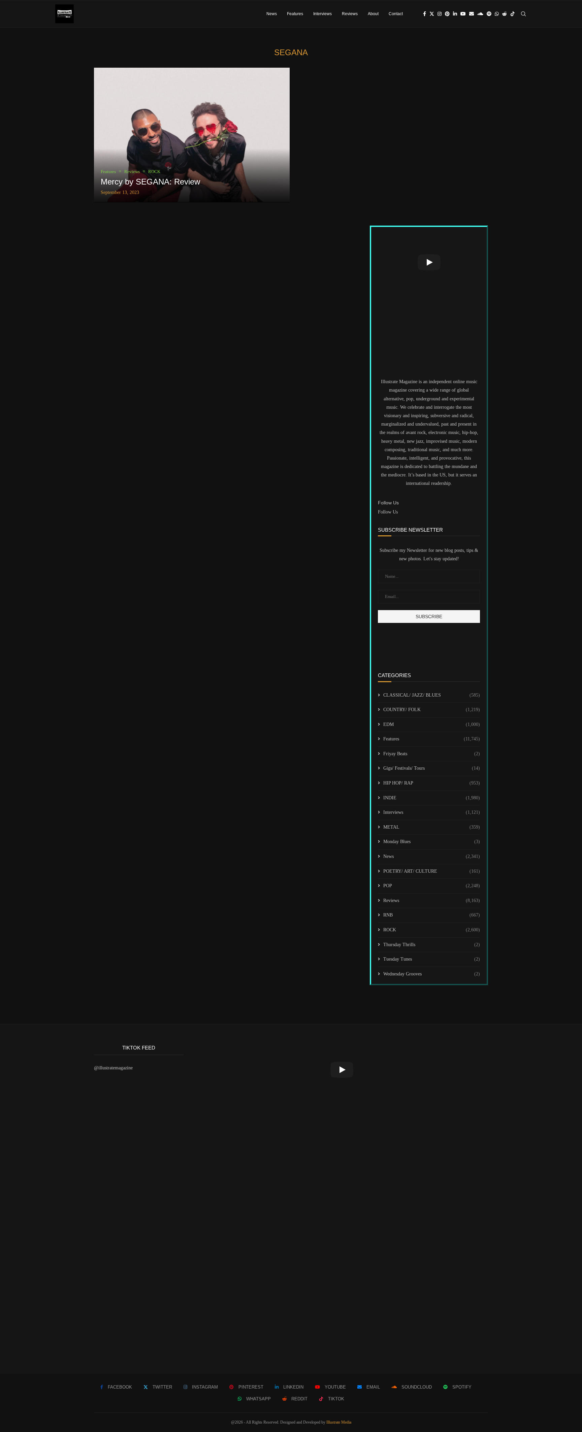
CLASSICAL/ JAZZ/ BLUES (431, 695)
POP (431, 885)
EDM (431, 724)
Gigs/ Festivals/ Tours (431, 768)
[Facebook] (424, 13)
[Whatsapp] (497, 13)
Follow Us (388, 511)
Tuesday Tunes (431, 959)
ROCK (431, 929)
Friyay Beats (431, 753)
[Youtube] (463, 13)
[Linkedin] (455, 13)
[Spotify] (489, 13)
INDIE (431, 797)
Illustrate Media (338, 1422)
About (373, 13)
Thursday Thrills (431, 944)
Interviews (322, 13)
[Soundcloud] (480, 13)
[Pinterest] (447, 13)
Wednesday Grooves (431, 973)
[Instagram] (440, 13)
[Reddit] (504, 13)
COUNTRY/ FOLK (431, 709)
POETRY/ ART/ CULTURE (431, 871)
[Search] (523, 13)
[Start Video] (429, 262)
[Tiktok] (512, 13)
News (271, 13)
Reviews (350, 13)
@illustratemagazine (113, 1067)
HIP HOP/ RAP (431, 783)
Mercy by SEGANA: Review (150, 181)
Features (295, 13)
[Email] (471, 13)
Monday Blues (431, 841)
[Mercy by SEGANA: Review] (192, 135)
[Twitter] (431, 13)
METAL (431, 827)
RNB (431, 915)
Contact (396, 13)
